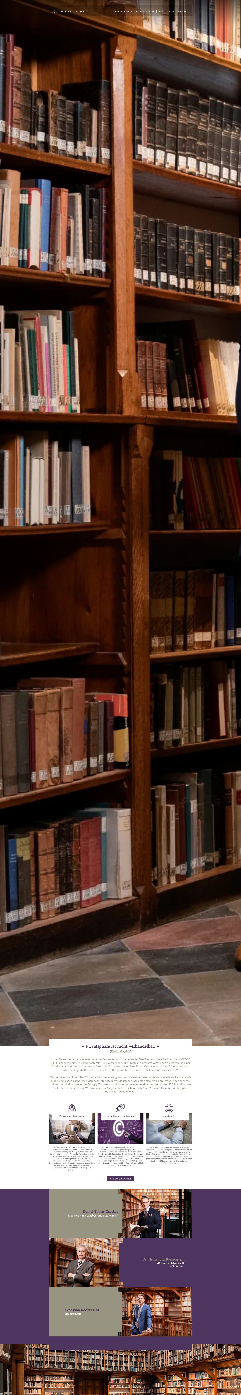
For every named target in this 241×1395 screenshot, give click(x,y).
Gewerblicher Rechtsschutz (120, 1115)
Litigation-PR (169, 1115)
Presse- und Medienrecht (71, 1115)
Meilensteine (166, 11)
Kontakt (183, 11)
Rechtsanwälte (145, 11)
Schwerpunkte (123, 11)
